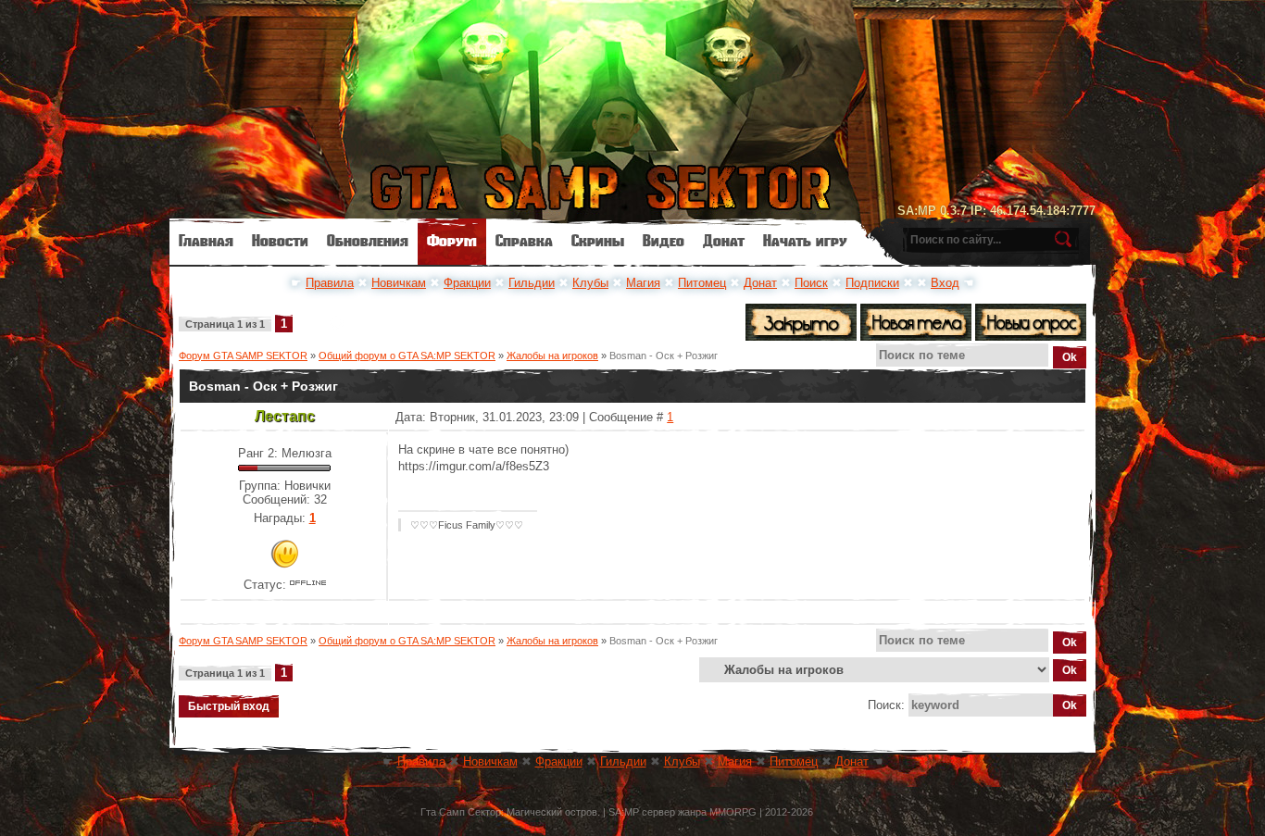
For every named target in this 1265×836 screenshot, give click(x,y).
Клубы (590, 283)
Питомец (702, 283)
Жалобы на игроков (552, 355)
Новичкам (398, 283)
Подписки (872, 283)
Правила (330, 283)
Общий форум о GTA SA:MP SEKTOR (407, 355)
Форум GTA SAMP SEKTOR (243, 355)
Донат (760, 283)
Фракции (467, 283)
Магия (643, 283)
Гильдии (531, 283)
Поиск (811, 283)
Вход (945, 283)
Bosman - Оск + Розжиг (663, 355)
